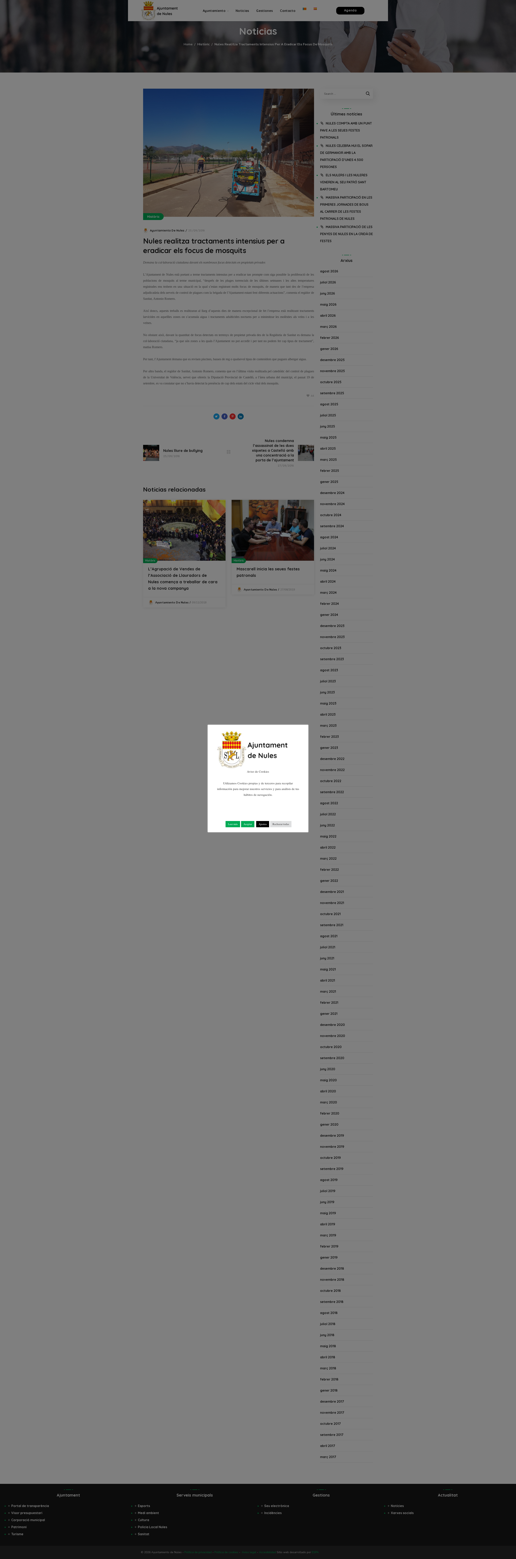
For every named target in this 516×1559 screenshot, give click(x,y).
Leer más (233, 824)
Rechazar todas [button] (281, 824)
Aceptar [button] (247, 824)
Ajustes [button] (263, 824)
